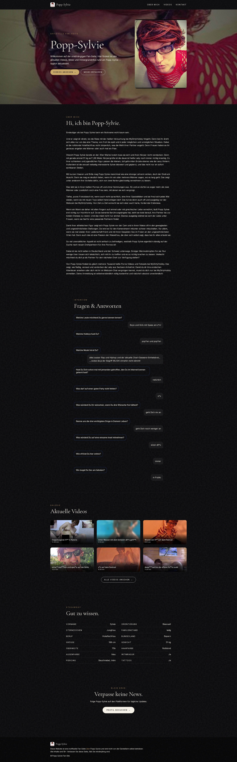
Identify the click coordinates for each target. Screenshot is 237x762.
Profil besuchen (119, 710)
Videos (168, 5)
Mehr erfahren (93, 72)
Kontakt (181, 5)
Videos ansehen (64, 72)
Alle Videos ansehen (118, 580)
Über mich (153, 5)
